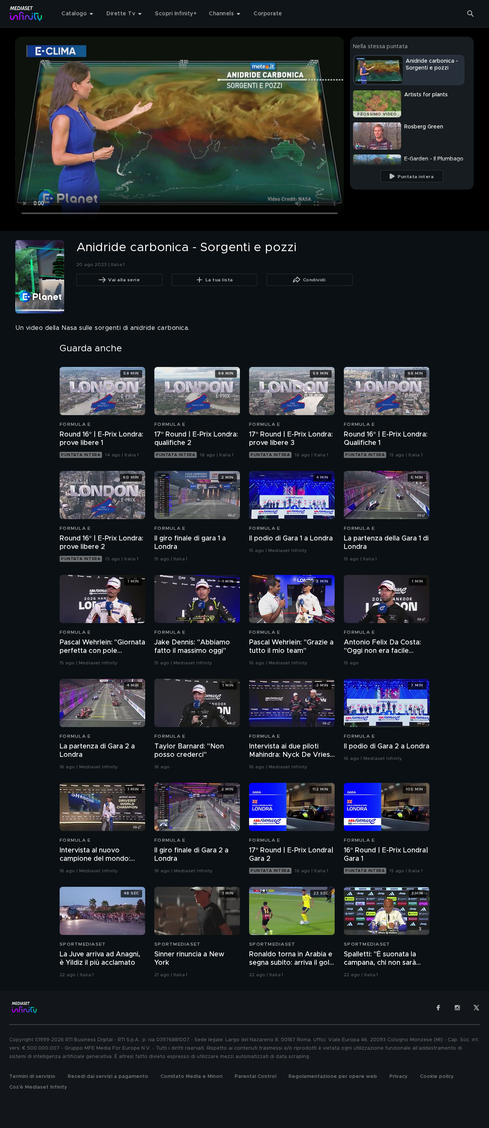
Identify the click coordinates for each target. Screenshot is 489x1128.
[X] (476, 1007)
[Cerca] (470, 13)
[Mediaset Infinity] (26, 13)
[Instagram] (457, 1007)
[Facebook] (438, 1007)
